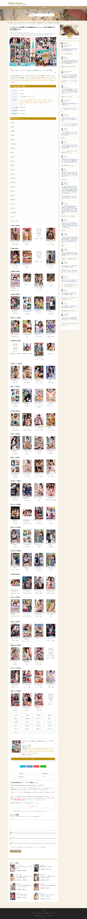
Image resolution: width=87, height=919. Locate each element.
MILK (27, 664)
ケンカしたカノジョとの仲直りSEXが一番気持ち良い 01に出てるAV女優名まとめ (70, 319)
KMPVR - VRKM (50, 336)
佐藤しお (24, 889)
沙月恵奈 (27, 35)
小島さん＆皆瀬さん (51, 655)
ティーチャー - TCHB (39, 359)
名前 (11, 832)
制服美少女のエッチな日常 (46, 866)
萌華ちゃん (50, 282)
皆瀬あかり (39, 35)
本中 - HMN (27, 476)
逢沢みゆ (48, 888)
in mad (15, 523)
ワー (39, 640)
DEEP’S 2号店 (15, 244)
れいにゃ (27, 351)
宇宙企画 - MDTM (27, 430)
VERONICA (15, 313)
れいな (50, 351)
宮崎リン (40, 33)
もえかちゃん (27, 282)
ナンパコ (39, 290)
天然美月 (22, 33)
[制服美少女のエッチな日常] (36, 868)
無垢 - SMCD (39, 336)
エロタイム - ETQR (39, 430)
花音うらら (48, 35)
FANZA (33, 758)
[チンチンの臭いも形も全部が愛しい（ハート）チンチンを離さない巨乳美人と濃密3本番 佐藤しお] (12, 887)
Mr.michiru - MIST (15, 290)
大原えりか (48, 869)
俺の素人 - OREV (39, 261)
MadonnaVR (50, 382)
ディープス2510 (50, 244)
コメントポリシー (33, 806)
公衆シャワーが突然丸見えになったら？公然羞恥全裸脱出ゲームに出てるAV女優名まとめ (70, 254)
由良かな (35, 35)
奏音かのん (27, 33)
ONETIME (27, 313)
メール (12, 837)
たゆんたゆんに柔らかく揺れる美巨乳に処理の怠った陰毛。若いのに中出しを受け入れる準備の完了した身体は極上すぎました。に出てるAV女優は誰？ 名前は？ (70, 240)
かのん (50, 701)
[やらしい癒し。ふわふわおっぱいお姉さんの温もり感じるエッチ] (12, 877)
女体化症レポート (15, 336)
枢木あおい (45, 78)
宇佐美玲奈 (31, 33)
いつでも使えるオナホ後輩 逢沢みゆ (48, 885)
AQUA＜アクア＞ (50, 405)
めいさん (39, 236)
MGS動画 (20, 7)
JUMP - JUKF (51, 687)
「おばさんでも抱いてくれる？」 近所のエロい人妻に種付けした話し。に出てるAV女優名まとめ (69, 133)
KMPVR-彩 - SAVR (27, 523)
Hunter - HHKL (39, 616)
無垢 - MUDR (27, 382)
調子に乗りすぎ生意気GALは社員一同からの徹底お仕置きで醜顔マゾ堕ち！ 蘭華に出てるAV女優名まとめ (70, 62)
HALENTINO (39, 523)
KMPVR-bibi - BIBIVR (51, 499)
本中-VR (39, 313)
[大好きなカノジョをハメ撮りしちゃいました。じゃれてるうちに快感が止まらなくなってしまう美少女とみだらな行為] (36, 896)
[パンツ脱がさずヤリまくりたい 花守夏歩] (12, 868)
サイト (11, 842)
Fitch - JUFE (15, 382)
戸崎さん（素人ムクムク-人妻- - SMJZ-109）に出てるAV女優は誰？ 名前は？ (69, 119)
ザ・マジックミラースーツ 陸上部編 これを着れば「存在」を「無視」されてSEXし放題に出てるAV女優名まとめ (69, 76)
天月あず (24, 897)
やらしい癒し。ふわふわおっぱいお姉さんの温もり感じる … (24, 877)
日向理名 (44, 33)
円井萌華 (18, 33)
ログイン (51, 915)
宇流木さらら (36, 33)
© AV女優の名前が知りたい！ (39, 915)
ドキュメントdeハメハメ (27, 641)
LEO (27, 336)
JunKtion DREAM (15, 430)
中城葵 (15, 33)
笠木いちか (44, 35)
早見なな (48, 33)
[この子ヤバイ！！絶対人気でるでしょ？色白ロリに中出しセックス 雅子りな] (36, 877)
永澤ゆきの (23, 35)
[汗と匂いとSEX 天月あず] (12, 896)
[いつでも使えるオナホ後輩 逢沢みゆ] (36, 887)
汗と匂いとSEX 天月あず (21, 894)
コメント (12, 818)
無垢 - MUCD (15, 499)
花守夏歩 (24, 870)
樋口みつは (19, 35)
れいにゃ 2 (15, 351)
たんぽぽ (51, 523)
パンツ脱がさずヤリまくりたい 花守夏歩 (24, 867)
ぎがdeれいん (51, 353)
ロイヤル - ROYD (39, 382)
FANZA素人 (67, 7)
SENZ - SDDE (15, 640)
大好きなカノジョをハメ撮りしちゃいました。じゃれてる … (47, 895)
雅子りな (48, 880)
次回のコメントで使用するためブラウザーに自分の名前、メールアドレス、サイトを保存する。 (29, 847)
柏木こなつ (14, 35)
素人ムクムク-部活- (51, 658)
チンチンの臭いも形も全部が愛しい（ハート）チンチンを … (24, 886)
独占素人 (15, 664)
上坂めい (12, 33)
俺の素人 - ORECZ (39, 238)
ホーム (44, 776)
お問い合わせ (52, 913)
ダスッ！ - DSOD (39, 476)
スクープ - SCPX (27, 687)
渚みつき (31, 35)
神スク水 (51, 267)
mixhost (43, 917)
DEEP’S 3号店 (39, 664)
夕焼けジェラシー (15, 687)
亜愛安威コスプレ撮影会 (15, 353)
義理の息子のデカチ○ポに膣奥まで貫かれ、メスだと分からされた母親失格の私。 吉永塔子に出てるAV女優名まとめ (70, 161)
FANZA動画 (43, 7)
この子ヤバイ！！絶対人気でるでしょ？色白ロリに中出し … (47, 877)
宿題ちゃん (27, 284)
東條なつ (51, 33)
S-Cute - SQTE (26, 32)
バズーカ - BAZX (15, 569)
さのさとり (48, 898)
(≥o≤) (21, 788)
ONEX (27, 406)
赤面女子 (27, 244)
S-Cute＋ (13, 216)
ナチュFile (15, 267)
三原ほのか (25, 880)
